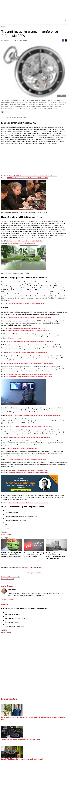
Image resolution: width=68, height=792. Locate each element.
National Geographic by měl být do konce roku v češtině (26, 303)
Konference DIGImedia (11, 512)
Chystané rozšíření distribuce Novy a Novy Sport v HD (21, 516)
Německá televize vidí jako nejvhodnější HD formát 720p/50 (28, 472)
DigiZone (10, 599)
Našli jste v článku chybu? (7, 579)
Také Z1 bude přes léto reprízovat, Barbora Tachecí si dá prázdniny (30, 426)
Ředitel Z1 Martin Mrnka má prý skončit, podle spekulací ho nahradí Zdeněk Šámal (34, 415)
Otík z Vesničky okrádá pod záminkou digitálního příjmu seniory (29, 437)
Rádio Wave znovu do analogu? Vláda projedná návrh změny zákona (30, 376)
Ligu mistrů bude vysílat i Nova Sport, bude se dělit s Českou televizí (31, 363)
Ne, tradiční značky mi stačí (13, 622)
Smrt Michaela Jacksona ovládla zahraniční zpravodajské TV (28, 503)
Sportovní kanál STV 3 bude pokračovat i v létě (22, 448)
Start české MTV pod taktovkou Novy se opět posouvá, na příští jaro (31, 341)
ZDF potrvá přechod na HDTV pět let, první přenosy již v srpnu (28, 470)
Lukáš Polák (5, 40)
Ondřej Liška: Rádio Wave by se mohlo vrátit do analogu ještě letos (30, 374)
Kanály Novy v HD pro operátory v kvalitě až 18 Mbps (26, 241)
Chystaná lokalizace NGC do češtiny (15, 520)
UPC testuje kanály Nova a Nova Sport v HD (21, 243)
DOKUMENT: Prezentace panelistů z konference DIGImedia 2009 (27, 178)
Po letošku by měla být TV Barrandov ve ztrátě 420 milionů (28, 352)
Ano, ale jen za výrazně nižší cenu (15, 618)
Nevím (7, 529)
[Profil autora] (4, 591)
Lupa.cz (3, 26)
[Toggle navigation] (65, 21)
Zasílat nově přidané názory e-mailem (10, 577)
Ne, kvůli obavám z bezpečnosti (14, 626)
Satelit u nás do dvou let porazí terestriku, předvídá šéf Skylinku (30, 317)
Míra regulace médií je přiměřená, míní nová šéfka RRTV (27, 328)
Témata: (3, 599)
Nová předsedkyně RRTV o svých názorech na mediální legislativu (28, 330)
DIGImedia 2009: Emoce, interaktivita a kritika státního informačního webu (33, 176)
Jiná (6, 525)
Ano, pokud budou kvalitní (12, 614)
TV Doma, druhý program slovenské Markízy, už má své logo (27, 459)
